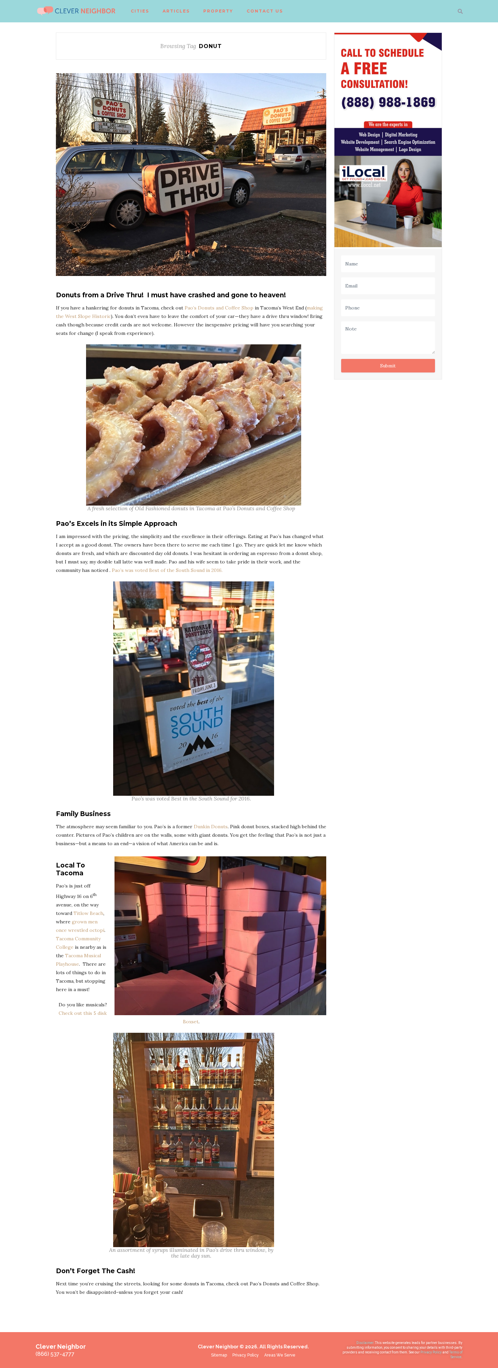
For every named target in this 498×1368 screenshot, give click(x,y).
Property (218, 11)
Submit (388, 366)
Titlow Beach (88, 913)
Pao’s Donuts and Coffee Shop (219, 308)
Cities (140, 11)
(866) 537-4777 (55, 1354)
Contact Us (265, 11)
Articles (176, 11)
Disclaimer (365, 1343)
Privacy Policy (431, 1352)
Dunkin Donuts (211, 827)
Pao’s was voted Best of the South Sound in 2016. (167, 570)
